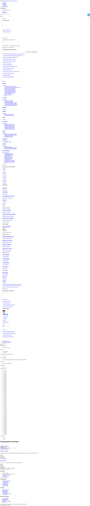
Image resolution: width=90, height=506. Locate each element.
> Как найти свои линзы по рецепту (8, 59)
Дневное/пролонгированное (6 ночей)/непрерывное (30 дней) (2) (15, 359)
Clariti (3, 117)
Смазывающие (5, 258)
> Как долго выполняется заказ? (8, 73)
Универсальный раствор (8, 236)
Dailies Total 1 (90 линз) (9, 136)
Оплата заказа (5, 484)
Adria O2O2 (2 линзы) (8, 156)
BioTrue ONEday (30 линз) (9, 114)
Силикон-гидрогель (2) (8, 363)
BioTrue (4, 111)
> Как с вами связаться (6, 75)
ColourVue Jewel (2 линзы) (9, 128)
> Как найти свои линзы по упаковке (9, 60)
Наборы (4, 280)
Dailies (3, 131)
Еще (5, 95)
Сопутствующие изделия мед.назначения (11, 284)
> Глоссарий (4, 299)
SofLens (4, 143)
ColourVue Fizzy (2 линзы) (9, 126)
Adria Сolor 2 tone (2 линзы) (9, 161)
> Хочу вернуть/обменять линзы (8, 76)
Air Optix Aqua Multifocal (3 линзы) (11, 102)
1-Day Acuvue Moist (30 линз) (10, 91)
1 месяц (4, 176)
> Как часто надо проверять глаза (8, 331)
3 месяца (4, 181)
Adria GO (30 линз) (8, 155)
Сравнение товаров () (6, 501)
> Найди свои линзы (6, 31)
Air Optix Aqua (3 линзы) (9, 100)
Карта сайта (5, 494)
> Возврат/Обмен (5, 322)
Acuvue (4, 83)
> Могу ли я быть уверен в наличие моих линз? (10, 71)
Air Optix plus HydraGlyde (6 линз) (11, 105)
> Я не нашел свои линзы (7, 62)
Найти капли (5, 492)
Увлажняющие (5, 254)
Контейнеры (5, 272)
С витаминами (5, 262)
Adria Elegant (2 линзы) (9, 153)
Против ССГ (5, 266)
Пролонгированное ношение (8, 214)
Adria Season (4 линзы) (9, 158)
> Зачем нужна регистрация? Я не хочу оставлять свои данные (13, 53)
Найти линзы (5, 490)
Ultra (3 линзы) (3, 460)
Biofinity (4, 107)
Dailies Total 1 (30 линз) (9, 135)
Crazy (3, 204)
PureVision (4, 138)
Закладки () (4, 500)
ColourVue (4, 121)
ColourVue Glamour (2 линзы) (10, 127)
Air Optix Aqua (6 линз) (9, 101)
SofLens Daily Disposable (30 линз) (11, 147)
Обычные (4, 187)
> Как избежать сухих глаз (7, 334)
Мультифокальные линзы (8, 196)
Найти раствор (5, 491)
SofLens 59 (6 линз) (8, 146)
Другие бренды (5, 150)
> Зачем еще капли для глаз (7, 69)
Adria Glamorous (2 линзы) (9, 154)
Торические (5, 191)
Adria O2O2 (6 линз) (8, 157)
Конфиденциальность (6, 480)
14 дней (4, 172)
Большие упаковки (6, 244)
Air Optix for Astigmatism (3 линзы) (11, 103)
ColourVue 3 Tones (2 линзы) (10, 124)
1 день (3, 168)
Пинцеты (4, 276)
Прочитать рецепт (6, 489)
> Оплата (4, 320)
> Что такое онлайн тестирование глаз (9, 333)
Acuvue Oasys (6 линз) (8, 94)
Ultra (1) (5, 352)
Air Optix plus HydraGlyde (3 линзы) (11, 104)
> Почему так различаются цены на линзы (10, 57)
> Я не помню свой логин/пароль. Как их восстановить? (12, 55)
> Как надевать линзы (6, 301)
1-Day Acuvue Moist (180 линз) (10, 92)
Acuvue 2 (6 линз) (8, 93)
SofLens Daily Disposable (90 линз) (11, 148)
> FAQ (3, 323)
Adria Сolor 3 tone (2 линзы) (9, 162)
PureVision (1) (6, 351)
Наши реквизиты (6, 476)
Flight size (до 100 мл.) (7, 248)
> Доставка (4, 318)
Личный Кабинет (5, 498)
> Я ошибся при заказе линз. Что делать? (9, 66)
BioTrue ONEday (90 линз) (9, 115)
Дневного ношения (6, 210)
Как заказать (5, 482)
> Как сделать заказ (6, 29)
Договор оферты (6, 481)
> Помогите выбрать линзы (7, 64)
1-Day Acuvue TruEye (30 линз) (10, 89)
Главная (3, 502)
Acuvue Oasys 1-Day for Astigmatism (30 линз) (13, 87)
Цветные (4, 200)
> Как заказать (5, 316)
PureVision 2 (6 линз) (8, 141)
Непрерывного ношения (7, 218)
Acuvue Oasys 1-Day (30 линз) (10, 86)
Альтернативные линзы (7, 493)
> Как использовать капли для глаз (8, 304)
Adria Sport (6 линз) (8, 159)
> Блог (3, 329)
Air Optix (4, 97)
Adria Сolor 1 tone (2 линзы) (9, 160)
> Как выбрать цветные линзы (7, 336)
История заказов (5, 499)
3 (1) (4, 437)
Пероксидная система (7, 240)
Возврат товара (5, 485)
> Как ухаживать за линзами (7, 306)
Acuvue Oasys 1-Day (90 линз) (10, 88)
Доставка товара (6, 483)
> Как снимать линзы (6, 302)
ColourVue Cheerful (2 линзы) (10, 125)
